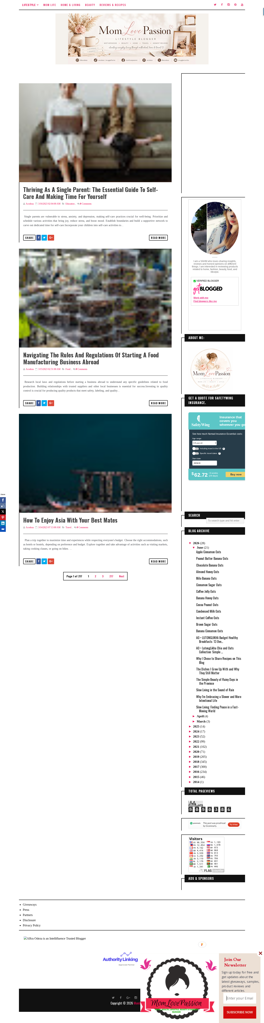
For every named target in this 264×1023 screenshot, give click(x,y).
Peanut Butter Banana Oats (212, 558)
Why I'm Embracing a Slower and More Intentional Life (218, 698)
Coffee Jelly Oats (206, 591)
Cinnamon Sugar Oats (209, 585)
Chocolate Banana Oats (209, 565)
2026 (196, 543)
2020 (196, 751)
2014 (196, 782)
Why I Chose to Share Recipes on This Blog (218, 660)
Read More (158, 238)
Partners (28, 915)
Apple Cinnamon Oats (208, 552)
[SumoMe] (3, 529)
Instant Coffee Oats (207, 617)
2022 (196, 741)
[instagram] (229, 5)
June (200, 547)
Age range (196, 438)
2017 (196, 766)
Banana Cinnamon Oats (209, 631)
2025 (196, 726)
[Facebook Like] (3, 506)
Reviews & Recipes (113, 5)
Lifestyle (29, 5)
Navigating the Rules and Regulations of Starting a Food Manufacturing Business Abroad (91, 358)
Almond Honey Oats (207, 571)
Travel (68, 527)
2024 (196, 731)
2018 (196, 761)
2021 (196, 746)
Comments (86, 203)
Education (70, 203)
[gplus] (128, 997)
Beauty (90, 5)
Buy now (236, 474)
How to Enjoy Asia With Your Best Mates (70, 520)
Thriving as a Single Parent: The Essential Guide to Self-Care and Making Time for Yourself (90, 193)
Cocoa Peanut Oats (207, 604)
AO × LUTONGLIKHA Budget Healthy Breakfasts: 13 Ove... (217, 639)
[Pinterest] (3, 517)
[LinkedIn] (3, 523)
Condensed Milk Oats (208, 611)
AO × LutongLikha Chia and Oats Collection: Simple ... (215, 650)
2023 (196, 736)
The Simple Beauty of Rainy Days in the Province (217, 681)
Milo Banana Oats (206, 578)
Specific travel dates (208, 453)
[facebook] (222, 5)
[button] (240, 962)
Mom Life (49, 5)
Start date (196, 458)
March (201, 721)
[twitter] (215, 5)
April (200, 716)
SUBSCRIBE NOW (240, 1012)
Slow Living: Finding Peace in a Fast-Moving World (217, 709)
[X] (3, 511)
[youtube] (242, 5)
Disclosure (29, 920)
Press (26, 909)
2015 (196, 777)
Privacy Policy (32, 925)
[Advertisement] (214, 133)
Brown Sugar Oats (206, 624)
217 (111, 576)
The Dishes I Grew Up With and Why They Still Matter (217, 671)
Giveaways (30, 904)
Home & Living (70, 5)
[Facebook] (3, 500)
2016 (196, 771)
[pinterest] (235, 5)
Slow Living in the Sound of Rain (215, 690)
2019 (196, 756)
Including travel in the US (210, 448)
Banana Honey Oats (207, 598)
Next (121, 576)
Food (68, 369)
